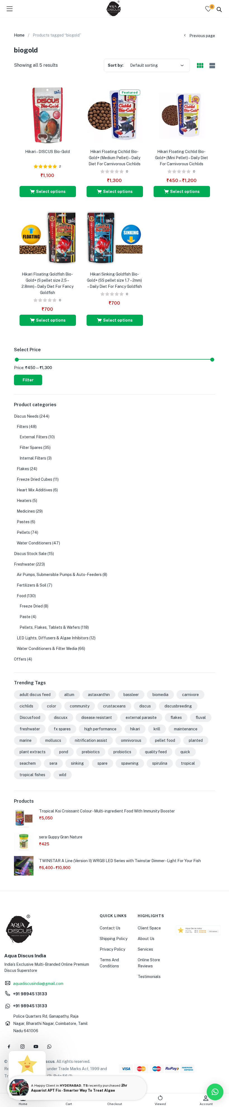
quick (185, 752)
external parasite (141, 717)
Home (23, 1104)
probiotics (122, 752)
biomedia (160, 694)
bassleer (131, 694)
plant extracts (33, 752)
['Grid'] (200, 66)
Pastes (23, 522)
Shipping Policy (113, 938)
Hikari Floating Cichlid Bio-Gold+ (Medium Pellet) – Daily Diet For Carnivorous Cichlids (114, 157)
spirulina (159, 763)
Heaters (24, 500)
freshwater (30, 729)
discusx (61, 717)
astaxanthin (99, 694)
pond (63, 752)
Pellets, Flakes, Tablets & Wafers (50, 627)
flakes (176, 717)
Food (21, 596)
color (51, 706)
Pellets (23, 532)
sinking (77, 763)
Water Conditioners (34, 543)
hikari (135, 729)
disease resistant (96, 717)
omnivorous (131, 740)
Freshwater (24, 564)
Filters (22, 426)
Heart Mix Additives (34, 490)
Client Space (149, 928)
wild (62, 775)
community (79, 706)
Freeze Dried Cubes (34, 479)
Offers (20, 659)
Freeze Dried (31, 606)
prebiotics (91, 752)
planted (196, 740)
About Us (146, 938)
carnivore (190, 694)
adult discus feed (35, 694)
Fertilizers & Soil (31, 585)
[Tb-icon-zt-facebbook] (9, 1046)
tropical (188, 763)
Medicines (26, 511)
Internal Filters (33, 458)
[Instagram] (22, 1046)
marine (26, 740)
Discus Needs (26, 416)
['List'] (211, 66)
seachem (28, 763)
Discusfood (30, 717)
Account (206, 1104)
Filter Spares (31, 447)
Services (145, 949)
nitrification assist (91, 740)
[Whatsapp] (49, 1046)
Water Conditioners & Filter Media (47, 648)
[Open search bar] (219, 9)
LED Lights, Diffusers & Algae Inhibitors (53, 638)
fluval (200, 717)
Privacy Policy (112, 949)
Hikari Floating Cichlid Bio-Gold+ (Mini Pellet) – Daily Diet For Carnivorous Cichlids (181, 157)
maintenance (185, 729)
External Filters (33, 437)
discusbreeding (178, 706)
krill (157, 729)
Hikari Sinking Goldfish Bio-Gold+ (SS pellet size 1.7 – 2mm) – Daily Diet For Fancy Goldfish (114, 280)
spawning (130, 763)
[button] (215, 1092)
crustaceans (114, 706)
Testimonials (149, 976)
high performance (100, 729)
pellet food (165, 740)
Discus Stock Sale (30, 553)
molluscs (53, 740)
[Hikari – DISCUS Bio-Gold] (47, 115)
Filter (28, 380)
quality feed (156, 752)
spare (102, 763)
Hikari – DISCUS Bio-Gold (47, 151)
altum (69, 694)
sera (53, 763)
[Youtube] (35, 1046)
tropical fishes (32, 775)
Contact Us (110, 928)
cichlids (26, 706)
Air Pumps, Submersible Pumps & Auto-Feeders (59, 574)
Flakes (23, 469)
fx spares (62, 729)
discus (145, 706)
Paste (25, 617)
